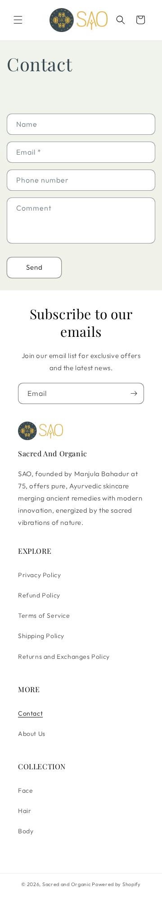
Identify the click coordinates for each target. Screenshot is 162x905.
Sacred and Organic (66, 884)
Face (25, 790)
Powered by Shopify (116, 884)
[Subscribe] (134, 393)
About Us (31, 734)
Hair (24, 811)
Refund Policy (39, 595)
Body (25, 831)
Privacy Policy (39, 575)
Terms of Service (44, 615)
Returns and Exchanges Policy (64, 656)
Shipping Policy (41, 636)
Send (34, 267)
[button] (18, 20)
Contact (30, 713)
